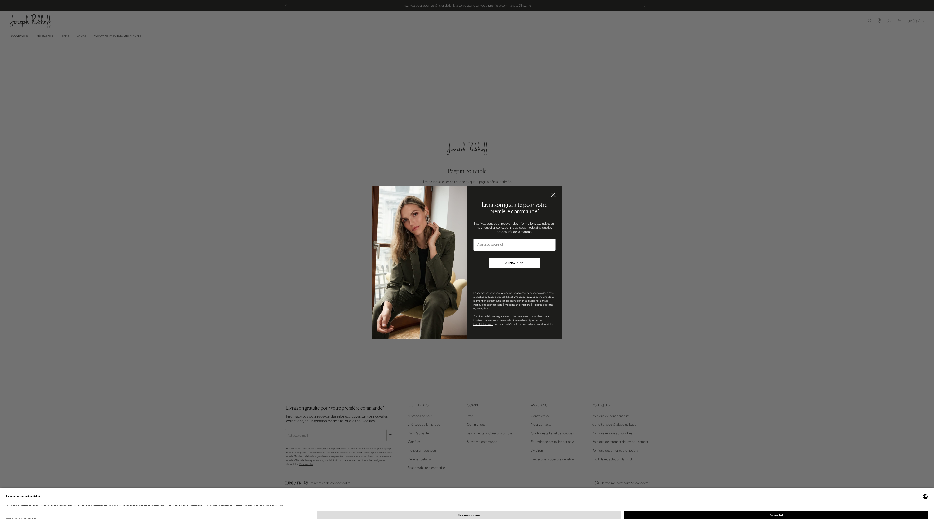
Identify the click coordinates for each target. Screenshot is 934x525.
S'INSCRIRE (514, 263)
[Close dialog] (553, 195)
